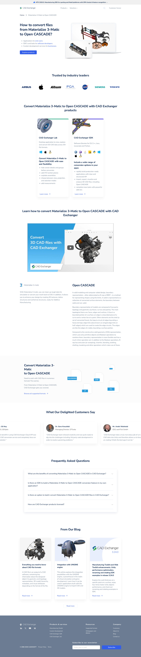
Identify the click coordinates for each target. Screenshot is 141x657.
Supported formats (91, 628)
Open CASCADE (83, 285)
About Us (116, 631)
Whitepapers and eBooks (91, 632)
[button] (70, 473)
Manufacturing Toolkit (56, 628)
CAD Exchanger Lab (56, 637)
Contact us (116, 637)
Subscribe (111, 647)
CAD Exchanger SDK (56, 634)
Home (22, 15)
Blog (114, 634)
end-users (39, 41)
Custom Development (56, 631)
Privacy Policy (42, 647)
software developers (45, 43)
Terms (49, 647)
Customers (116, 628)
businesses (52, 46)
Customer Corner (115, 8)
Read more (70, 606)
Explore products (28, 52)
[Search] (104, 8)
